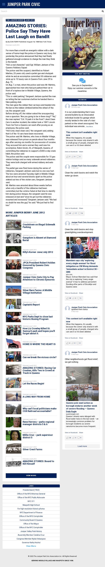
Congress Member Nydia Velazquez (31, 539)
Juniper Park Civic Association (84, 105)
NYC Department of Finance (31, 513)
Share (81, 152)
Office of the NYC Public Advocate (31, 497)
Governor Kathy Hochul (31, 542)
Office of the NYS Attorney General (31, 494)
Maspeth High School (31, 505)
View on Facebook (71, 152)
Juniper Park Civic (23, 4)
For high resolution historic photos (31, 509)
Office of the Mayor (31, 524)
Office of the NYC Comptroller (31, 527)
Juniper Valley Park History (31, 531)
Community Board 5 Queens (31, 520)
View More (31, 475)
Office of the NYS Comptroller (31, 516)
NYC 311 (31, 501)
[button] (3, 4)
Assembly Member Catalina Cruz (31, 535)
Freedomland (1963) (31, 490)
